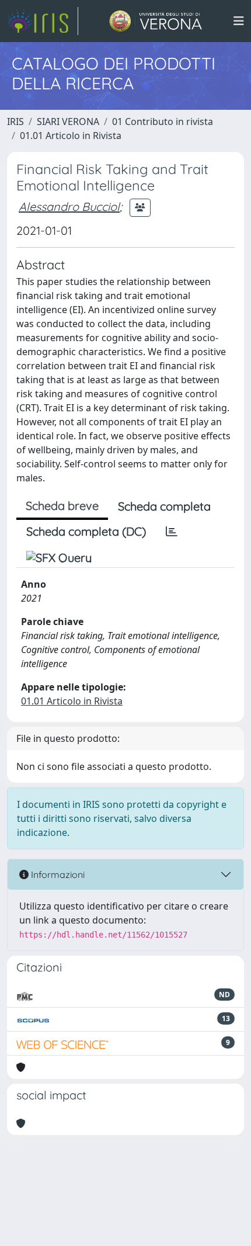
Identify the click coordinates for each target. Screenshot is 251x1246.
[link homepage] (42, 21)
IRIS (15, 121)
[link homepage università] (155, 21)
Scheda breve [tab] (62, 505)
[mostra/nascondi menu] (238, 21)
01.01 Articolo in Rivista (70, 135)
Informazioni (57, 874)
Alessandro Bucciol (69, 206)
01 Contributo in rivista (162, 121)
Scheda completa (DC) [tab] (86, 531)
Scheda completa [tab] (164, 506)
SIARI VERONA (68, 121)
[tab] (171, 531)
